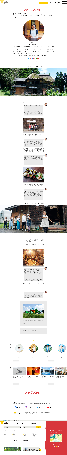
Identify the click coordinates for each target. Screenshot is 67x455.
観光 (59, 444)
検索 (38, 427)
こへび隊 (34, 436)
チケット (5, 434)
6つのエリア (14, 434)
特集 (53, 444)
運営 (58, 446)
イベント (13, 430)
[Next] (51, 360)
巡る (13, 433)
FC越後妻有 (34, 435)
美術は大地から (4, 420)
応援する (33, 433)
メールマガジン (15, 440)
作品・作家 (25, 433)
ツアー (5, 435)
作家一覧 (25, 435)
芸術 (56, 444)
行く (4, 433)
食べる (14, 436)
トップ (1, 420)
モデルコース (5, 436)
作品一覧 (25, 434)
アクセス (5, 430)
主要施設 (14, 435)
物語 (6, 420)
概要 (4, 440)
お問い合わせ (25, 440)
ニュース (24, 430)
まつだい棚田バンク (35, 434)
